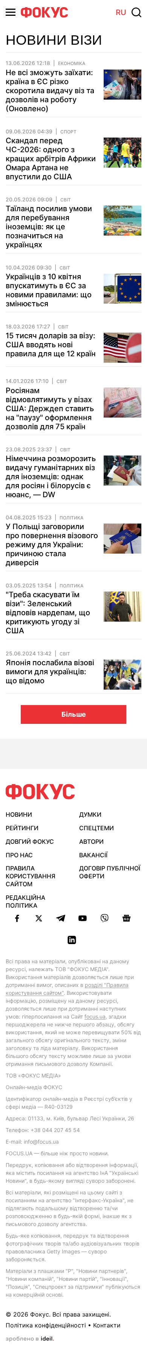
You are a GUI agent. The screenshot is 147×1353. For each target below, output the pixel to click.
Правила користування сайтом (30, 876)
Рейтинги (22, 828)
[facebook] (17, 918)
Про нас (19, 855)
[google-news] (126, 918)
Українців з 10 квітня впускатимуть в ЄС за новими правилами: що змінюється (49, 290)
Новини (19, 814)
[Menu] (10, 12)
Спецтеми (96, 828)
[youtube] (83, 918)
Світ (65, 200)
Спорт (68, 132)
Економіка (71, 63)
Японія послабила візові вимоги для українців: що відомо (50, 671)
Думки (90, 814)
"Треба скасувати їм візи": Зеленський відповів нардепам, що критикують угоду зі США (48, 612)
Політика (71, 518)
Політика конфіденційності (46, 1325)
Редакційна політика (25, 901)
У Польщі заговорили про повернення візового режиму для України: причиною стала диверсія (52, 544)
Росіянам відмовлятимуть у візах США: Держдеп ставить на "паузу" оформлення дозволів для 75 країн (50, 408)
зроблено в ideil (30, 1339)
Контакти (107, 1325)
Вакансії (93, 855)
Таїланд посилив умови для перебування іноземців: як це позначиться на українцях (49, 226)
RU (121, 12)
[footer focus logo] (40, 791)
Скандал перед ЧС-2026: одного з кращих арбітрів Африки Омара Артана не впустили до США (51, 158)
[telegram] (61, 918)
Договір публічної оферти (109, 872)
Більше (73, 714)
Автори (91, 841)
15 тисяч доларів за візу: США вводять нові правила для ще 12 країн (51, 344)
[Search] (136, 12)
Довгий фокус (30, 841)
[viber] (104, 918)
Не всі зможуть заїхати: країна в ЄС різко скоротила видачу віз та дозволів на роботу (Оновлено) (50, 90)
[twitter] (39, 918)
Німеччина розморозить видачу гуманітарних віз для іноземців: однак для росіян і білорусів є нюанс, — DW (51, 476)
